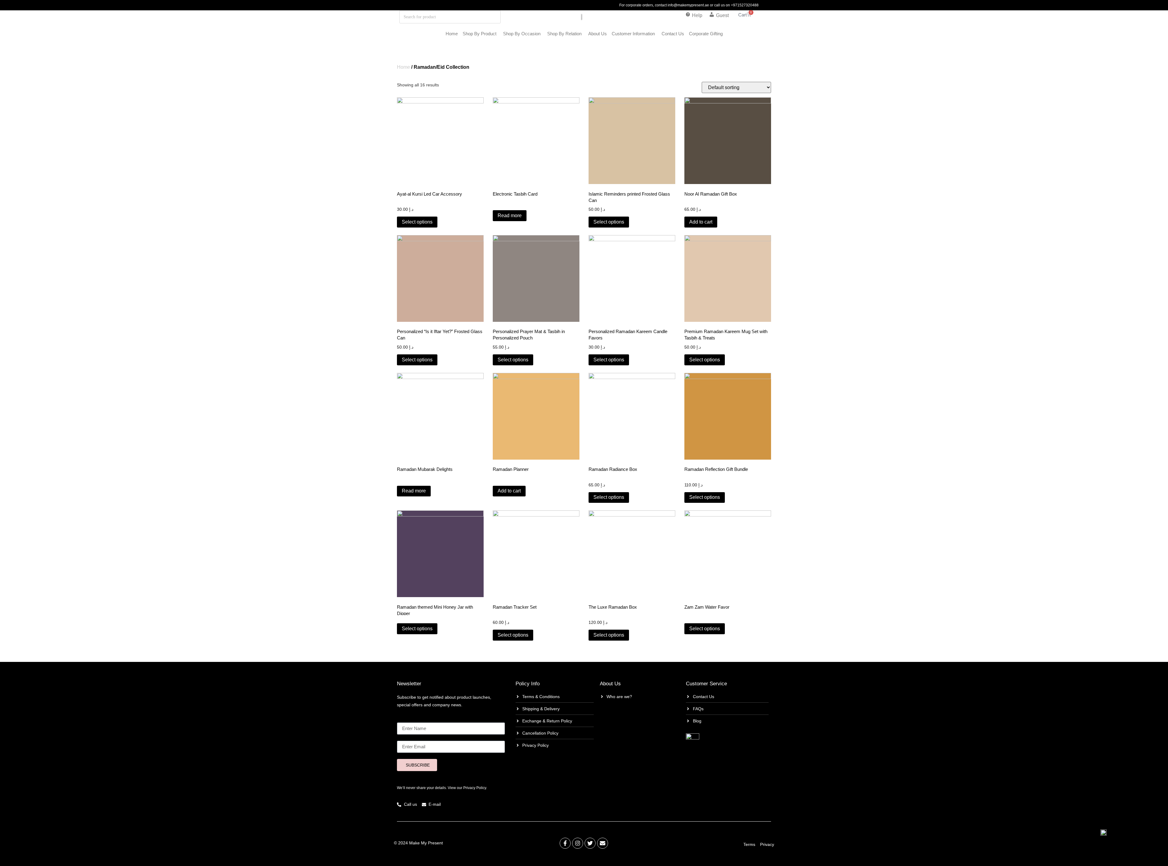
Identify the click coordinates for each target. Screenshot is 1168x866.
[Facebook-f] (565, 843)
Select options (417, 221)
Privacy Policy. (475, 788)
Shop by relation (564, 33)
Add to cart (700, 221)
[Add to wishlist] (473, 106)
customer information (633, 33)
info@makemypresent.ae (688, 5)
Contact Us (673, 33)
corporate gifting (706, 33)
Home (452, 33)
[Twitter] (590, 843)
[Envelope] (602, 843)
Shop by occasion (522, 33)
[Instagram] (577, 843)
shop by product (479, 33)
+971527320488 (745, 5)
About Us (597, 33)
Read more (510, 215)
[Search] (478, 17)
